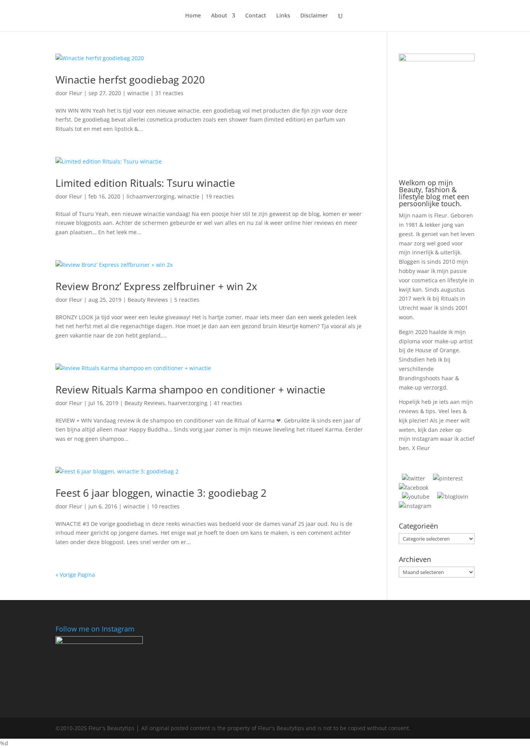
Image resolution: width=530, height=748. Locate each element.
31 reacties (169, 93)
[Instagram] (415, 506)
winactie (138, 93)
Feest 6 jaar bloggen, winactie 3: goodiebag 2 (161, 493)
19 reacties (220, 196)
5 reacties (186, 299)
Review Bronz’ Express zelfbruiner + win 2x (156, 286)
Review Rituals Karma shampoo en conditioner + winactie (190, 390)
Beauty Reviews (148, 299)
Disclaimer (314, 16)
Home (193, 16)
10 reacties (165, 506)
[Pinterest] (448, 478)
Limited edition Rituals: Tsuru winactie (145, 183)
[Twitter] (413, 478)
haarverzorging (188, 403)
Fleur (75, 93)
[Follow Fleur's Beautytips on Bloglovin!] (452, 496)
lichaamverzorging (150, 196)
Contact (255, 16)
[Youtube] (416, 496)
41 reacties (228, 403)
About (219, 16)
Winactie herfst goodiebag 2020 (130, 80)
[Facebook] (413, 487)
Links (283, 16)
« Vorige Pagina (75, 574)
